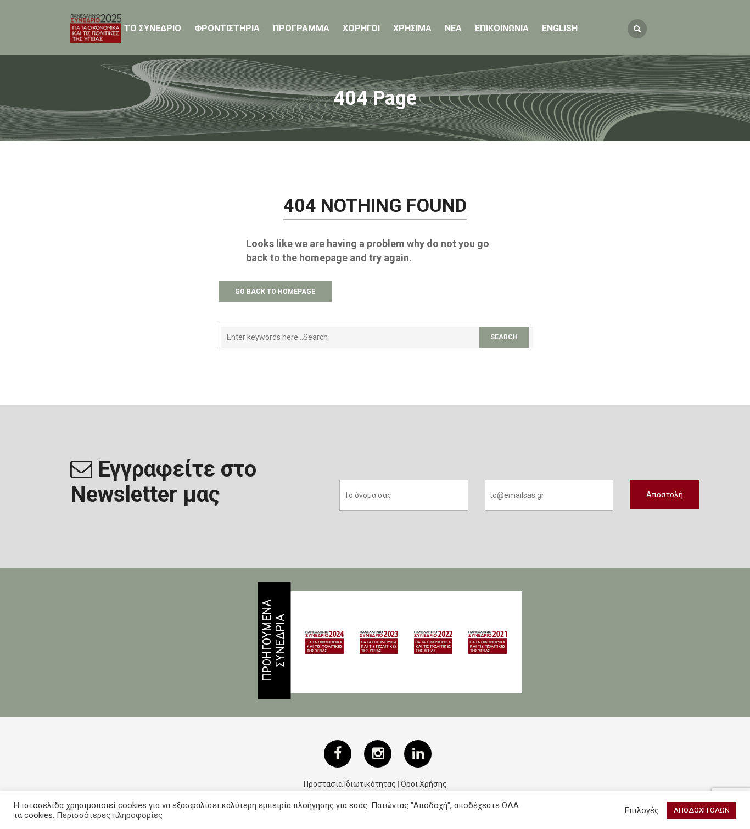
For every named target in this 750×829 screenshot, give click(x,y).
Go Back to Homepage (275, 291)
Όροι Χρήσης (424, 784)
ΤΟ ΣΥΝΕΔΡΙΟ (152, 28)
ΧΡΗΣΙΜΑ (412, 28)
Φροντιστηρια (227, 28)
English (560, 28)
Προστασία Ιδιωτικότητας (350, 784)
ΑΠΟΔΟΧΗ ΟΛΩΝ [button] (702, 810)
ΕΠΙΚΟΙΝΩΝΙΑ (502, 28)
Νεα (453, 28)
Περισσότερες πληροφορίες (110, 815)
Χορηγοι (361, 28)
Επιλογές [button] (642, 810)
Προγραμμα (301, 28)
